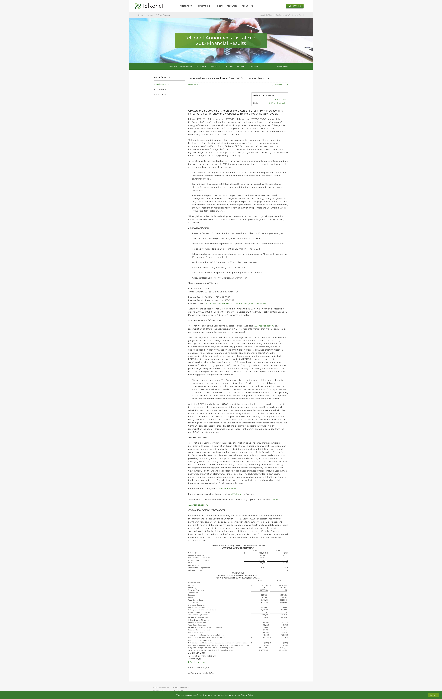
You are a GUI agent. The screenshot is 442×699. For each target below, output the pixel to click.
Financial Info (215, 66)
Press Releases (160, 84)
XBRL (255, 103)
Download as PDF (280, 85)
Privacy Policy (246, 695)
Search (252, 6)
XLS (279, 103)
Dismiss (433, 695)
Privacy (175, 688)
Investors (150, 15)
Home (140, 15)
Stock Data (228, 66)
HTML (278, 99)
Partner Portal (298, 15)
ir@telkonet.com (196, 662)
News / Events (186, 66)
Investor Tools (281, 66)
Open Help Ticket (266, 15)
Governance (253, 66)
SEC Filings (240, 66)
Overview (173, 66)
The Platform (186, 6)
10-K (255, 100)
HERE (275, 499)
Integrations (204, 6)
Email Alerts (159, 94)
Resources (232, 6)
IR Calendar (159, 89)
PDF (284, 99)
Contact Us (295, 6)
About (245, 6)
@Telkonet (236, 494)
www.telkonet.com (264, 326)
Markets (219, 6)
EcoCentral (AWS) (283, 15)
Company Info (200, 66)
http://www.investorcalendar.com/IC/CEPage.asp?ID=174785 (235, 303)
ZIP (285, 103)
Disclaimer (184, 688)
